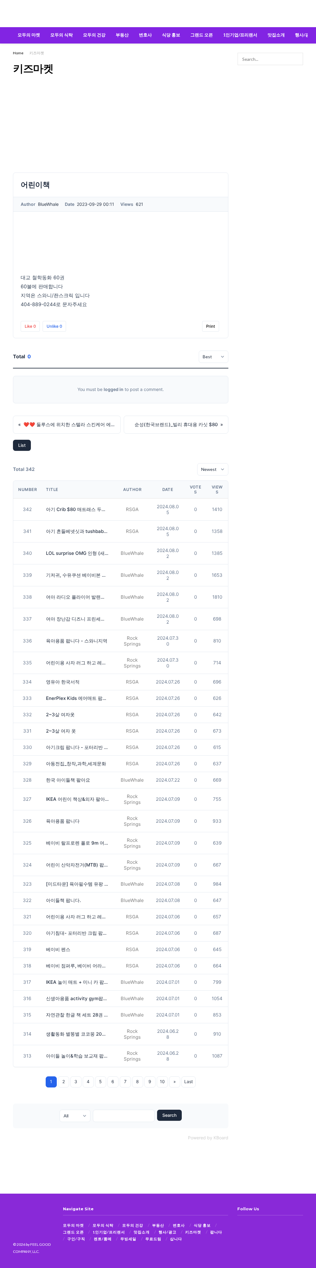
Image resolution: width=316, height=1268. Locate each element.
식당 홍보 (171, 34)
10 (162, 1081)
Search (169, 1115)
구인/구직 (76, 1239)
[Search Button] (300, 13)
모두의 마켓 (29, 34)
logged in (113, 389)
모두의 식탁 (61, 34)
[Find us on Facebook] (239, 1225)
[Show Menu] (15, 13)
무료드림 (153, 1239)
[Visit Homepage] (158, 13)
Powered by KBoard (208, 1137)
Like (30, 326)
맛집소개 (276, 34)
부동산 (122, 34)
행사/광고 (304, 34)
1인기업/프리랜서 (240, 34)
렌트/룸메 (103, 1239)
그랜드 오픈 (201, 34)
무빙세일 (128, 1239)
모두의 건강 (94, 34)
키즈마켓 (36, 53)
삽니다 (176, 1239)
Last (188, 1081)
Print (210, 326)
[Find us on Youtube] (260, 1225)
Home (18, 53)
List (22, 445)
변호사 (145, 34)
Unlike (54, 326)
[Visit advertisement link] (270, 92)
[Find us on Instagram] (250, 1225)
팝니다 (216, 1232)
